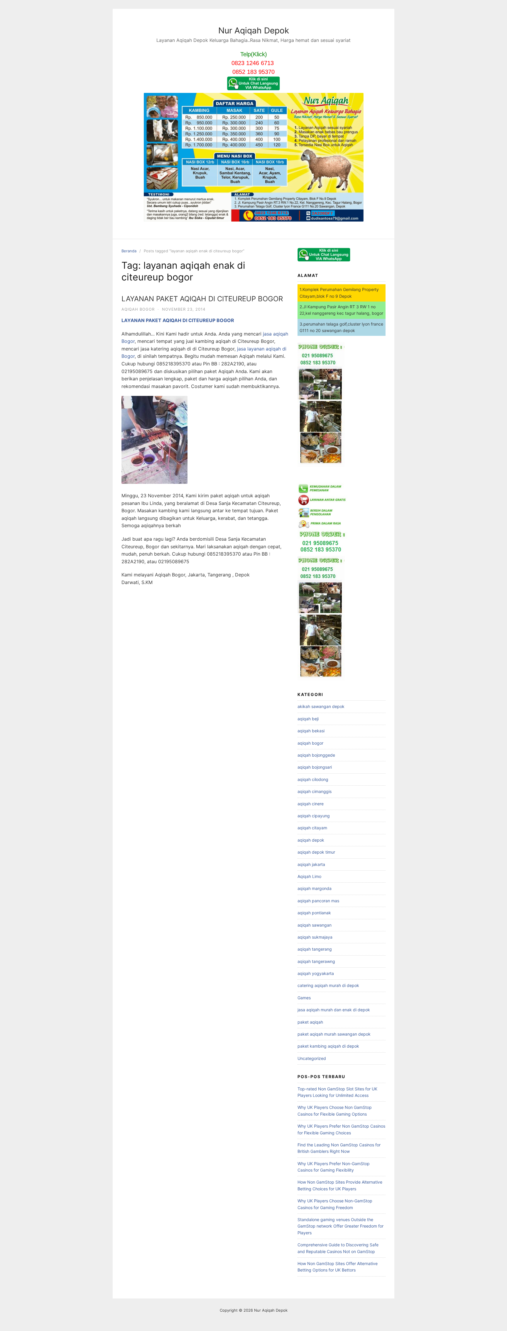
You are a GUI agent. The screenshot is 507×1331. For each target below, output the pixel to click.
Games (304, 997)
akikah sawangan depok (321, 706)
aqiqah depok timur (316, 852)
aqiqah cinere (311, 803)
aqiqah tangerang (315, 949)
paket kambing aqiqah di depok (328, 1046)
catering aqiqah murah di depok (328, 985)
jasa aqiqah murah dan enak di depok (334, 1009)
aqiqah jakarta (311, 864)
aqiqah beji (308, 718)
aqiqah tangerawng (316, 961)
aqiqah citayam (312, 827)
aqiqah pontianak (314, 912)
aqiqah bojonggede (316, 755)
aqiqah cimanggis (315, 791)
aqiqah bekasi (311, 730)
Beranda (128, 251)
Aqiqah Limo (309, 876)
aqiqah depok (311, 840)
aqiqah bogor (138, 309)
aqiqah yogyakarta (316, 973)
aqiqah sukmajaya (315, 937)
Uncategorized (312, 1058)
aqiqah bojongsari (315, 767)
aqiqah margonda (315, 888)
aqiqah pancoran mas (318, 900)
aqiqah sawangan (315, 924)
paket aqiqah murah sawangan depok (334, 1034)
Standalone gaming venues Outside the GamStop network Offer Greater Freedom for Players (340, 1226)
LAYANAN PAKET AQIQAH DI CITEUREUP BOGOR (202, 299)
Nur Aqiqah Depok (253, 30)
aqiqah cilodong (313, 779)
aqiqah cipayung (314, 815)
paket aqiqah (310, 1021)
